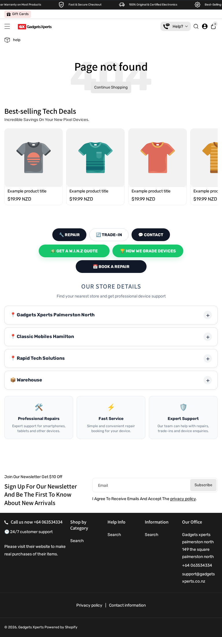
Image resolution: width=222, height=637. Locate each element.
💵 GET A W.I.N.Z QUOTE (74, 251)
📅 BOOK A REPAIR (111, 266)
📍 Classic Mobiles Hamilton (42, 336)
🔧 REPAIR (69, 234)
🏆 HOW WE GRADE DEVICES (148, 251)
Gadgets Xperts (31, 627)
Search (77, 540)
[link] (17, 14)
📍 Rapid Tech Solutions (37, 358)
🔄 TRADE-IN (109, 234)
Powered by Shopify (61, 627)
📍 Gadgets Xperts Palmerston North (52, 314)
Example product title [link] (27, 191)
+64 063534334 (48, 522)
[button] (8, 26)
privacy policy (183, 498)
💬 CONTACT (150, 234)
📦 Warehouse (26, 380)
